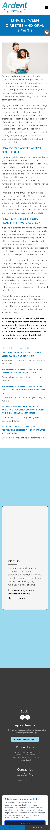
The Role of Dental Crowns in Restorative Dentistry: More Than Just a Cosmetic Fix (23, 429)
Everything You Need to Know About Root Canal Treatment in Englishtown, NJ (23, 389)
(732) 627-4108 (17, 598)
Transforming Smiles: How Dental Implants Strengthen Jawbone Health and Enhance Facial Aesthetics (23, 409)
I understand (25, 823)
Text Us (38, 827)
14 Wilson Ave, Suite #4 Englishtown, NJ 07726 (25, 774)
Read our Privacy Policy (20, 818)
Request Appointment (25, 739)
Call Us (14, 827)
